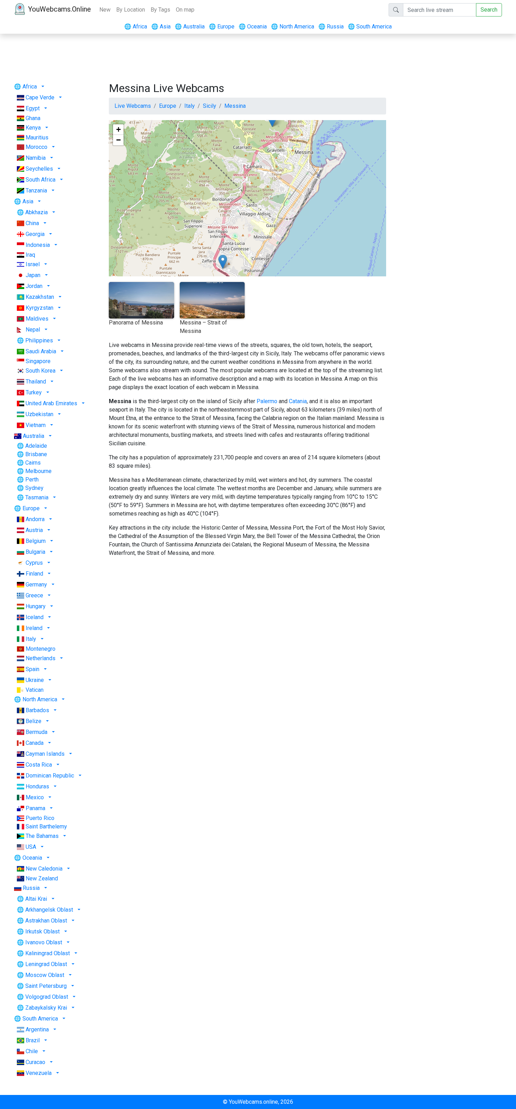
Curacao (35, 1062)
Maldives (37, 318)
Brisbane (36, 454)
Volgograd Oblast (46, 996)
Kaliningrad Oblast (47, 953)
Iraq (30, 254)
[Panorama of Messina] (272, 120)
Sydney (34, 488)
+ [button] (118, 129)
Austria (34, 530)
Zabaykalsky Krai (46, 1007)
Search (489, 9)
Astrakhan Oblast (46, 920)
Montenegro (40, 648)
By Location (130, 9)
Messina (235, 106)
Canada (35, 743)
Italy (31, 639)
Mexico (35, 797)
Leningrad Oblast (46, 964)
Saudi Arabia (41, 351)
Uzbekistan (39, 414)
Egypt (33, 108)
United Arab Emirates (51, 403)
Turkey (34, 392)
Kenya (33, 127)
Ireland (34, 628)
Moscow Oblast (44, 975)
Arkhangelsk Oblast (49, 909)
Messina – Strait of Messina (203, 326)
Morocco (36, 147)
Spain (32, 669)
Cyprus (34, 562)
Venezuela (39, 1073)
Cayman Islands (45, 753)
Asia (161, 26)
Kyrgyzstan (39, 307)
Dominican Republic (50, 775)
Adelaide (36, 445)
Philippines (39, 340)
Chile (32, 1051)
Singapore (38, 361)
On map (185, 9)
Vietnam (36, 425)
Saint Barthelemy (46, 826)
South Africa (40, 179)
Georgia (35, 234)
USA (31, 847)
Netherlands (40, 658)
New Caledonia (44, 868)
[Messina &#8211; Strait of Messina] (222, 262)
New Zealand (42, 878)
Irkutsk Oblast (42, 931)
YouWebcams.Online (59, 9)
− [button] (118, 140)
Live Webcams (132, 106)
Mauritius (37, 137)
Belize (33, 721)
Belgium (36, 541)
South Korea (40, 370)
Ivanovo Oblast (43, 942)
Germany (36, 584)
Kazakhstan (40, 297)
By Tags (160, 9)
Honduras (37, 786)
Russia (331, 26)
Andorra (35, 519)
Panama (35, 808)
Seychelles (39, 168)
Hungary (36, 606)
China (32, 223)
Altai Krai (36, 898)
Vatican (35, 690)
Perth (32, 479)
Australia (190, 26)
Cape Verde (40, 97)
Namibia (36, 158)
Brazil (33, 1040)
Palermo (267, 401)
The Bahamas (42, 836)
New (105, 9)
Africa (135, 26)
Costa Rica (39, 764)
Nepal (33, 329)
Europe (221, 26)
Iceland (35, 617)
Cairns (33, 462)
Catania (298, 401)
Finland (34, 573)
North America (292, 26)
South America (370, 26)
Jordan (34, 286)
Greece (34, 595)
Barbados (37, 710)
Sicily (209, 106)
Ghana (33, 118)
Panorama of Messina (136, 322)
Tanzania (36, 190)
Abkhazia (36, 212)
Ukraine (35, 680)
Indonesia (38, 245)
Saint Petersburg (46, 986)
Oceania (253, 26)
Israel (33, 264)
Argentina (37, 1029)
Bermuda (36, 732)
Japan (33, 275)
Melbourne (38, 471)
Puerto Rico (40, 818)
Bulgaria (35, 552)
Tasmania (36, 497)
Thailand (36, 381)
